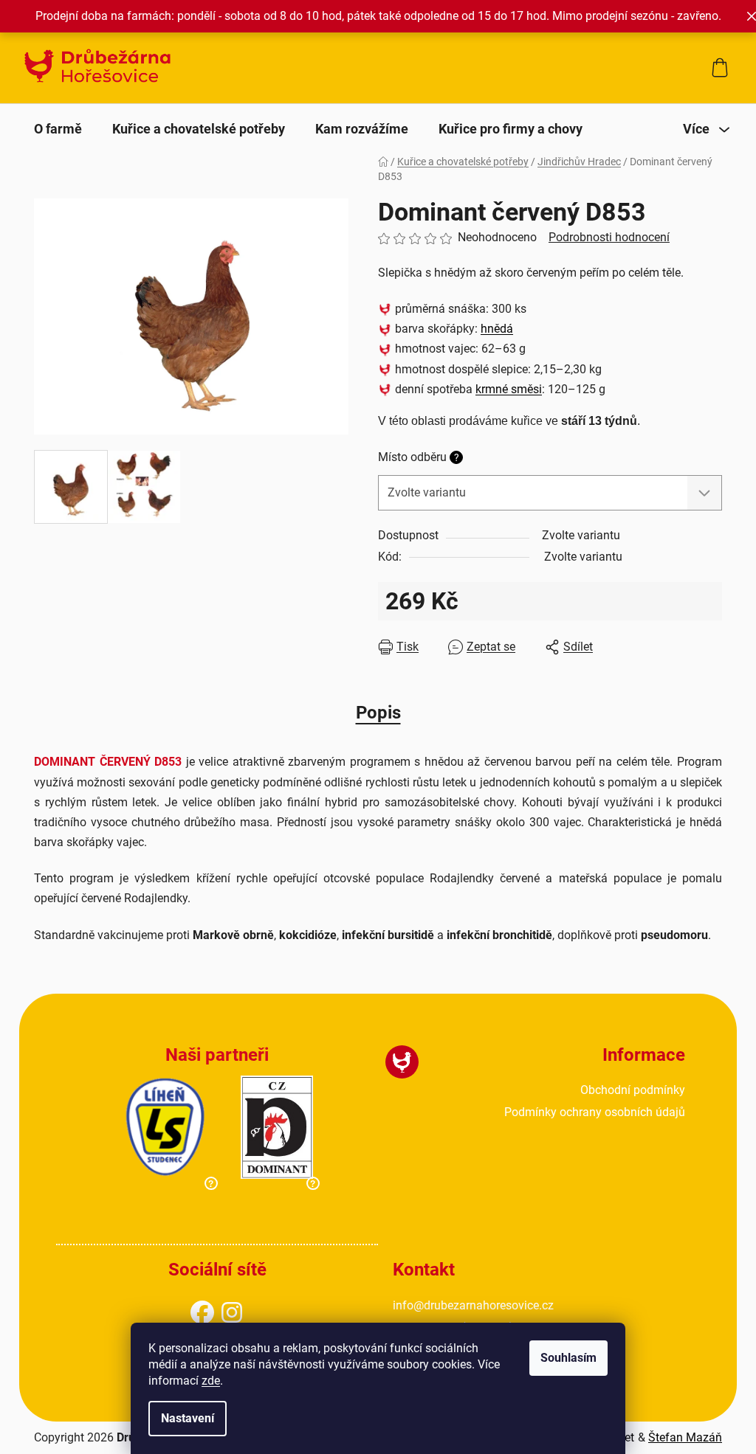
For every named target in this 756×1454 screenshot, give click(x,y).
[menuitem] (58, 129)
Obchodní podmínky (632, 1090)
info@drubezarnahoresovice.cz (473, 1305)
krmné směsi (508, 389)
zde (211, 1381)
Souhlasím (568, 1358)
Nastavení (187, 1418)
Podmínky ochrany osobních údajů (594, 1112)
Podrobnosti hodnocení (609, 237)
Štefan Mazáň (685, 1437)
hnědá (497, 329)
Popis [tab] (378, 712)
